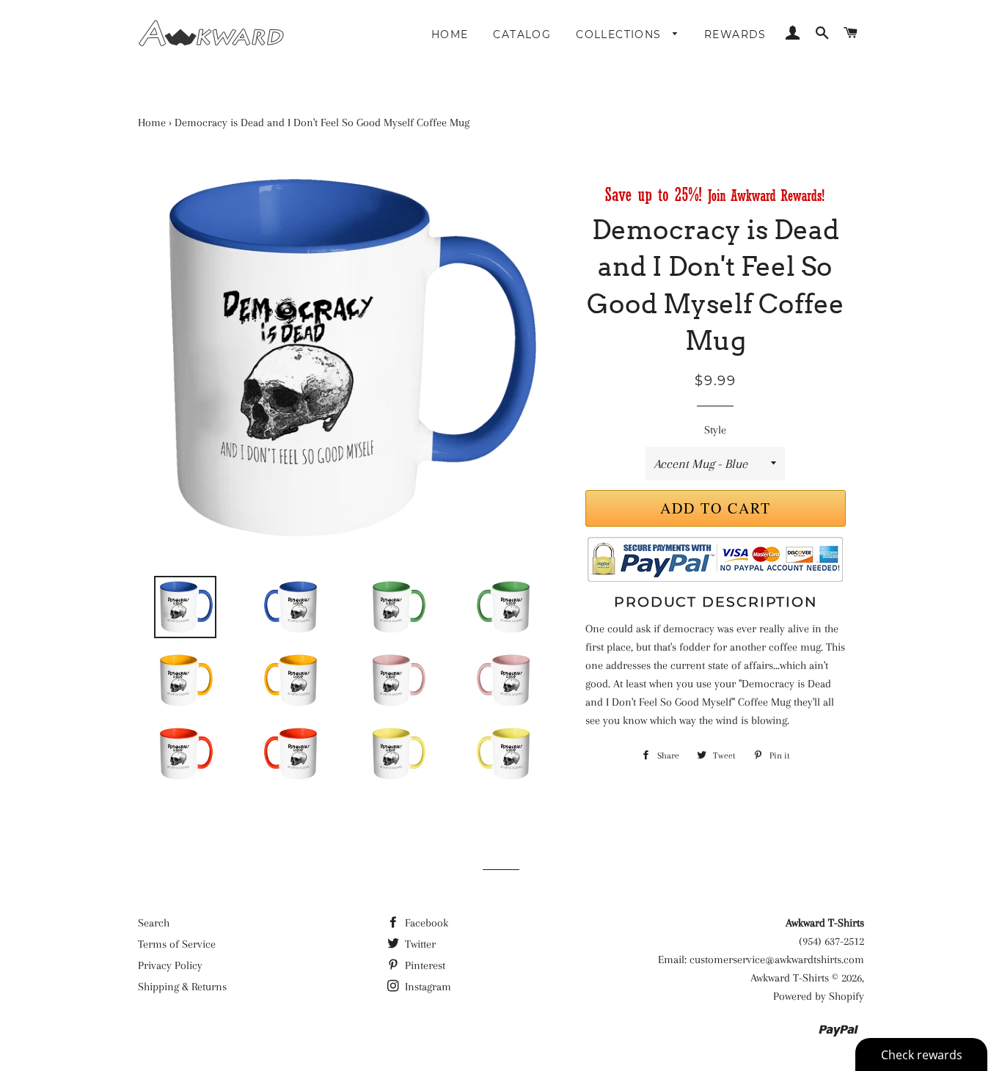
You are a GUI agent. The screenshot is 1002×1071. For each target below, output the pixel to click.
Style (715, 429)
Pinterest (423, 965)
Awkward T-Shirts (789, 977)
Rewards (735, 34)
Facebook (425, 922)
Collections (620, 34)
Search (153, 922)
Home (450, 34)
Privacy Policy (170, 965)
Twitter (419, 944)
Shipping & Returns (182, 986)
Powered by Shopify (818, 996)
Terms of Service (177, 944)
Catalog (522, 34)
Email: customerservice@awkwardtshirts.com (761, 959)
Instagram (426, 986)
